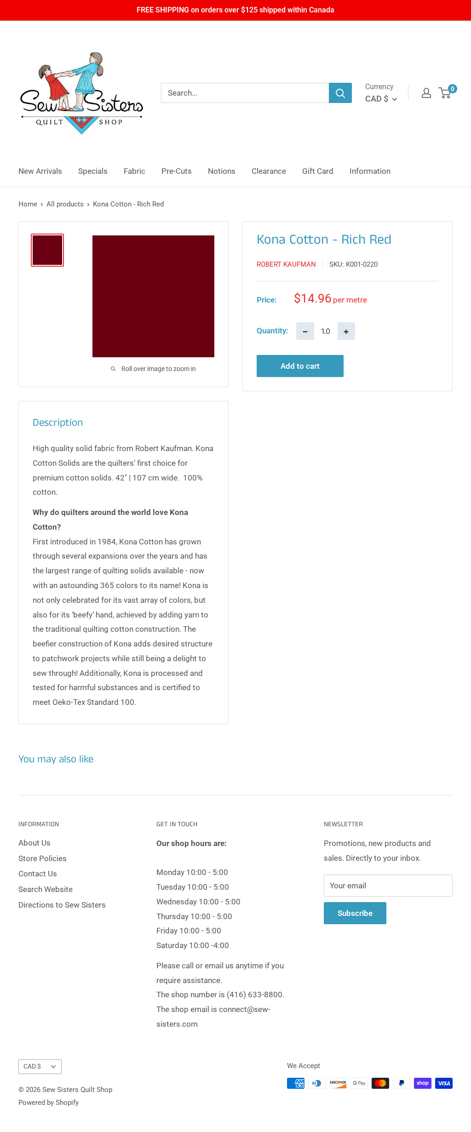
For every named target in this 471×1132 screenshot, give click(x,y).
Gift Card (317, 171)
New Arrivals (40, 171)
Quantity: (272, 330)
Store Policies (42, 858)
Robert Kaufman (286, 264)
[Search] (340, 93)
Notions (222, 171)
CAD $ (32, 1066)
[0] (445, 92)
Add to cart (300, 366)
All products (65, 204)
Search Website (45, 889)
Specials (93, 171)
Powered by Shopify (48, 1102)
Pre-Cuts (176, 171)
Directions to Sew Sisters (62, 904)
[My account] (426, 93)
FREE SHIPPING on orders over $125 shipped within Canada (235, 10)
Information (370, 171)
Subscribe (355, 913)
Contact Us (37, 873)
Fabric (134, 171)
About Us (34, 842)
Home (27, 204)
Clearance (269, 171)
